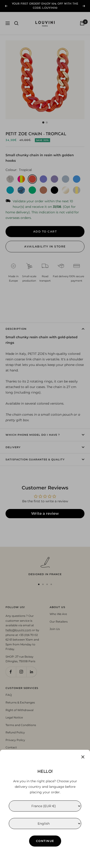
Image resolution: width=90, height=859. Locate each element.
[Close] (82, 757)
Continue (45, 841)
